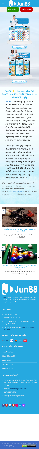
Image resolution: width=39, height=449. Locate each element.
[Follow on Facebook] (3, 405)
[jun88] (19, 3)
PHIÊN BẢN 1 (12, 9)
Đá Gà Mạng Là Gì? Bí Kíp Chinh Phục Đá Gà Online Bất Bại (19, 230)
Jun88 (5, 297)
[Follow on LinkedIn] (10, 405)
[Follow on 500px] (20, 405)
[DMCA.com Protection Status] (29, 446)
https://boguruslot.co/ (16, 191)
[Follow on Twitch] (23, 405)
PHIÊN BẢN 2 (26, 9)
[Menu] (3, 3)
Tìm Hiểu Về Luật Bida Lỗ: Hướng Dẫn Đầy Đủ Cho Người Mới (19, 267)
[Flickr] (16, 405)
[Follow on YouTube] (13, 405)
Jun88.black (6, 443)
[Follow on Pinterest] (6, 405)
